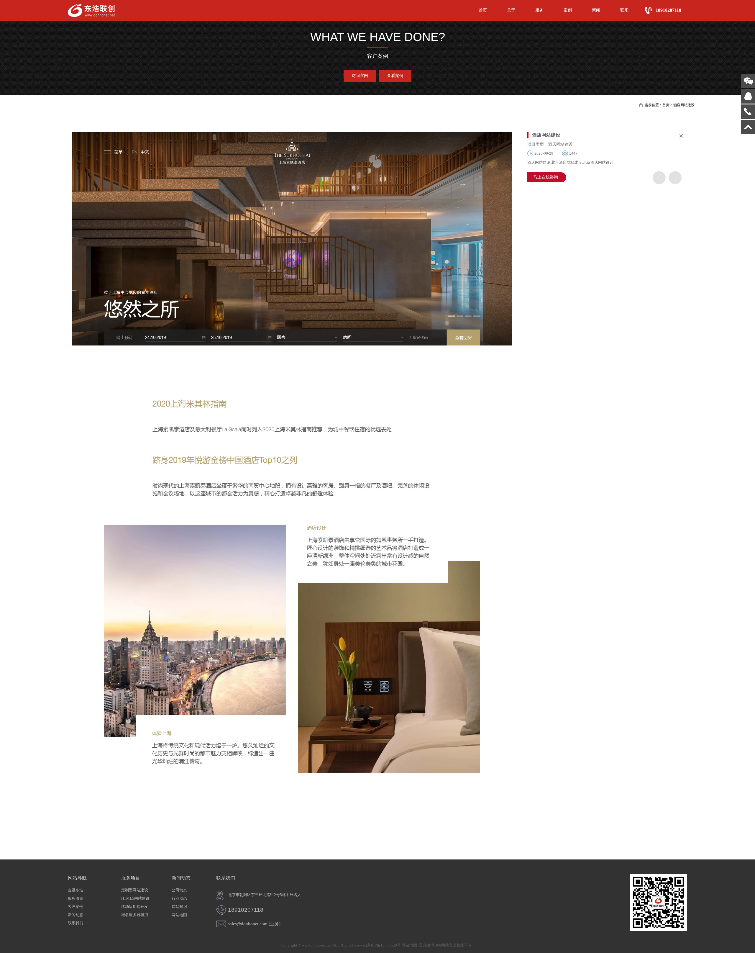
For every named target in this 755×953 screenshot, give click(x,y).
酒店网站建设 (684, 105)
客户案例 (75, 906)
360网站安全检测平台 (453, 945)
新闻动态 (75, 915)
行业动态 (179, 898)
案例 (568, 10)
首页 (483, 10)
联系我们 (75, 923)
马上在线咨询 (545, 177)
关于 (511, 10)
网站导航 (77, 877)
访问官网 (360, 75)
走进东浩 (75, 890)
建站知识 (179, 906)
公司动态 (179, 890)
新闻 (596, 10)
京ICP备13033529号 (384, 945)
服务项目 (75, 898)
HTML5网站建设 (135, 898)
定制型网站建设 (134, 890)
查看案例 (395, 75)
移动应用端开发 (134, 906)
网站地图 (179, 915)
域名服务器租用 (134, 915)
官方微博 (426, 945)
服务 (539, 10)
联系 (624, 10)
